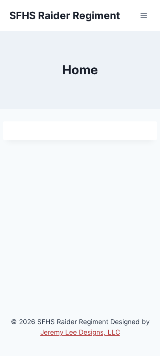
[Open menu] (143, 15)
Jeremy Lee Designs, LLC (80, 332)
